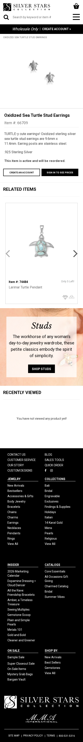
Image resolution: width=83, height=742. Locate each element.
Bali (47, 485)
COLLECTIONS (55, 479)
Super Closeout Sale (21, 663)
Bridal (48, 491)
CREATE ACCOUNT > (56, 29)
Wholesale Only (25, 29)
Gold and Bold (16, 635)
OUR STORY (15, 465)
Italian (49, 517)
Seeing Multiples (18, 609)
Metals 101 (14, 629)
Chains (12, 512)
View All (12, 544)
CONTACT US (16, 454)
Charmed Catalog (56, 586)
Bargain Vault (16, 679)
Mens (48, 528)
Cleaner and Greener (21, 640)
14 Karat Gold (54, 522)
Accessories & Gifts (20, 496)
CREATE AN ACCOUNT (21, 172)
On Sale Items (16, 669)
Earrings (13, 522)
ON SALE (13, 650)
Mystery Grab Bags (20, 674)
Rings (11, 538)
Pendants (13, 533)
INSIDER (13, 565)
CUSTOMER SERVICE (21, 460)
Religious (51, 538)
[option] (41, 71)
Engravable (52, 496)
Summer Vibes (55, 597)
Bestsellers (14, 491)
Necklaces (14, 528)
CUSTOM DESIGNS (19, 470)
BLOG (48, 454)
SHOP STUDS (41, 369)
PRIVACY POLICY (33, 735)
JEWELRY (13, 479)
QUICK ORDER (54, 465)
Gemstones (52, 668)
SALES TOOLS (54, 460)
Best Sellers (53, 662)
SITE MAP (13, 735)
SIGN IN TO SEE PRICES (60, 172)
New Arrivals (15, 485)
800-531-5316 (67, 735)
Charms (12, 517)
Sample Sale (15, 657)
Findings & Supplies (57, 506)
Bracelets (13, 506)
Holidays (50, 512)
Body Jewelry (16, 501)
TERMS (51, 735)
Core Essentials (55, 571)
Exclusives (52, 501)
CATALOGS (52, 565)
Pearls (49, 533)
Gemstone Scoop (19, 615)
